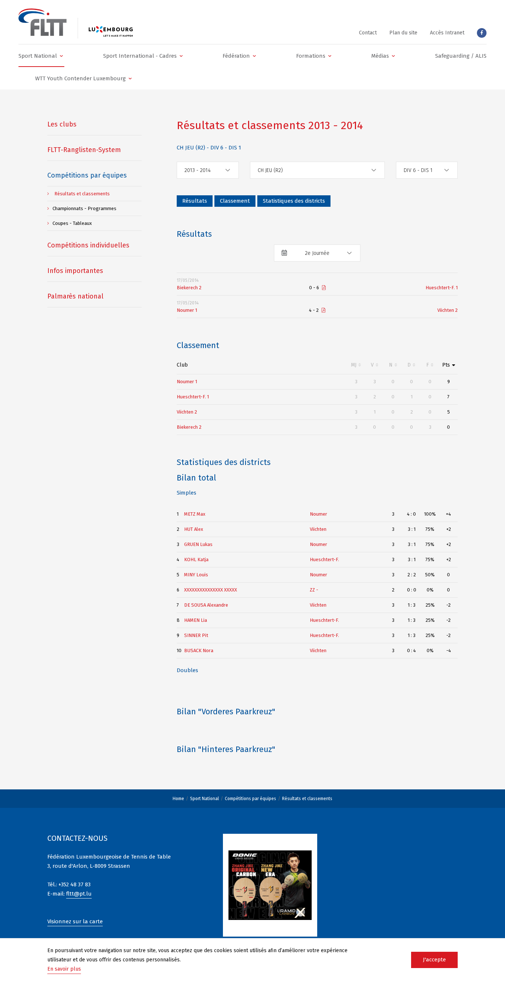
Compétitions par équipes (250, 798)
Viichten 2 (447, 310)
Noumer (318, 514)
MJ (353, 365)
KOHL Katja (196, 559)
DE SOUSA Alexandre (206, 605)
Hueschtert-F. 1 (442, 287)
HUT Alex (193, 529)
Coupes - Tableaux (72, 223)
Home (178, 798)
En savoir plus (64, 969)
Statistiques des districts (294, 201)
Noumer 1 (187, 310)
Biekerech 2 (189, 287)
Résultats (194, 201)
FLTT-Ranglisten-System (84, 150)
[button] (41, 55)
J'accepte (434, 959)
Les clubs (62, 124)
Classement (235, 201)
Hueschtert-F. (324, 559)
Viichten (318, 529)
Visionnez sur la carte (75, 921)
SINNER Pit (196, 635)
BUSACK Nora (198, 650)
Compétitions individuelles (88, 245)
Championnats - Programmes (84, 208)
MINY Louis (196, 574)
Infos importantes (75, 271)
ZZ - (314, 590)
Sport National (204, 798)
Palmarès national (75, 296)
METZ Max (194, 514)
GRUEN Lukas (198, 544)
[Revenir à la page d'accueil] (42, 22)
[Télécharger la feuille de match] (324, 287)
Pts (446, 365)
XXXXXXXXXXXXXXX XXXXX (210, 590)
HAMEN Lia (195, 620)
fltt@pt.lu (79, 893)
